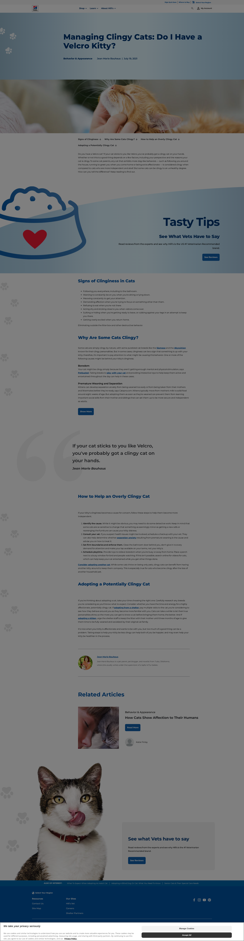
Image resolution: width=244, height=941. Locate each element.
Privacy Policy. (70, 938)
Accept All (186, 935)
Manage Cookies (186, 928)
